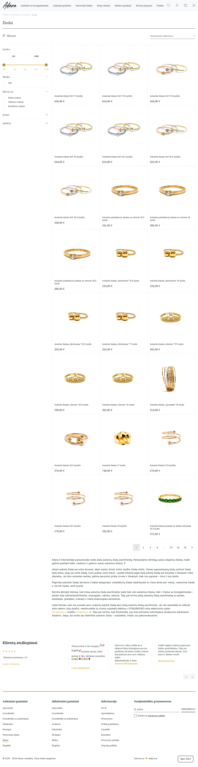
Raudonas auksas (16, 106)
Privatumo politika (110, 740)
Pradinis (6, 15)
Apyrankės (8, 708)
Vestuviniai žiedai (84, 5)
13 (171, 547)
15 (185, 547)
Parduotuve (16, 15)
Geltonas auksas (16, 101)
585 (10, 83)
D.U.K (104, 708)
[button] (186, 677)
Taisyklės (105, 729)
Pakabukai (8, 724)
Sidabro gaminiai (123, 5)
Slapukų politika (109, 745)
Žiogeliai (7, 745)
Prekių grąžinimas (110, 724)
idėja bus (153, 758)
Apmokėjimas (107, 713)
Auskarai (56, 724)
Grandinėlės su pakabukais (16, 718)
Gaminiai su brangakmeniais (34, 5)
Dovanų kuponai (144, 5)
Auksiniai (26, 15)
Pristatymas (106, 718)
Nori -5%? (185, 759)
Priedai (160, 5)
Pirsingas (7, 729)
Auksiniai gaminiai (62, 5)
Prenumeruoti (188, 709)
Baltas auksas (14, 97)
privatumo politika (156, 715)
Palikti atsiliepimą (11, 664)
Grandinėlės (8, 713)
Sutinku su (151, 716)
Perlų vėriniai (103, 5)
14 (178, 547)
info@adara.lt (59, 612)
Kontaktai (106, 734)
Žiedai (5, 740)
